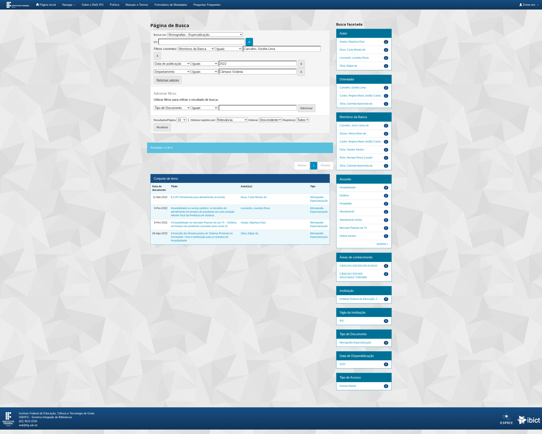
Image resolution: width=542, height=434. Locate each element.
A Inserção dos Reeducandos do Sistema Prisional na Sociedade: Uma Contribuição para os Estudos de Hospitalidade (202, 237)
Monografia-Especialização (355, 342)
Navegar (67, 4)
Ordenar (253, 120)
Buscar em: (160, 34)
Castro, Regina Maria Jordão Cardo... (361, 95)
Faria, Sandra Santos (352, 149)
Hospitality (346, 203)
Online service (348, 235)
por (156, 41)
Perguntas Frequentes (207, 4)
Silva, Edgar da (249, 233)
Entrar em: (529, 4)
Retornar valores (167, 80)
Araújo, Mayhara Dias (253, 222)
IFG (342, 320)
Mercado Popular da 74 (353, 227)
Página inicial (47, 4)
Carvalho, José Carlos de (354, 125)
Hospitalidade (348, 187)
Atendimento (347, 211)
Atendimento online (351, 219)
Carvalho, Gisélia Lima (353, 87)
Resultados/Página (165, 120)
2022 (343, 364)
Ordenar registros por (203, 120)
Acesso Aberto (348, 385)
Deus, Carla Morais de (254, 197)
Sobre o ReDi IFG (93, 4)
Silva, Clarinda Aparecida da (356, 103)
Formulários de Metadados (171, 4)
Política (114, 4)
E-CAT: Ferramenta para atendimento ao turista (198, 197)
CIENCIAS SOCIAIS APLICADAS (358, 265)
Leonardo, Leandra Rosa (255, 208)
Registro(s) (289, 120)
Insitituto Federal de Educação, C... (360, 299)
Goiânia (344, 195)
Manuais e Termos (137, 4)
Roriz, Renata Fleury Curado (356, 157)
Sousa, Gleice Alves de (353, 133)
